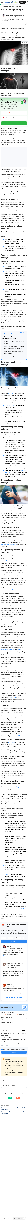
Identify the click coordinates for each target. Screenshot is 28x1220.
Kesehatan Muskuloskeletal (7, 6)
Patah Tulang (19, 6)
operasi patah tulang (12, 716)
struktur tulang (9, 138)
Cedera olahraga (9, 405)
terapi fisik (13, 697)
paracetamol (4, 649)
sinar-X (15, 525)
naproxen (20, 649)
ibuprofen (11, 649)
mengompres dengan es (15, 787)
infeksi (19, 736)
